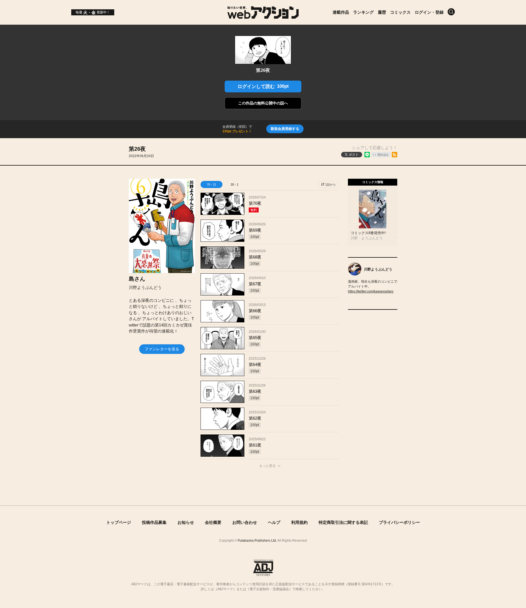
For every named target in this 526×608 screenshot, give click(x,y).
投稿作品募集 (154, 522)
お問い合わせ (244, 522)
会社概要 (213, 522)
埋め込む (383, 154)
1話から (330, 184)
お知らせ (186, 522)
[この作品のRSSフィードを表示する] (394, 154)
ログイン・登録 (429, 12)
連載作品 (341, 12)
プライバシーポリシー (399, 522)
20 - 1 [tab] (234, 184)
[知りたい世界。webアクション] (263, 15)
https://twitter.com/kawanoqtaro (370, 291)
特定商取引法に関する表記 (343, 522)
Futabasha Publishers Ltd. (257, 540)
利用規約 (299, 522)
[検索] (451, 11)
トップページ (118, 522)
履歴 (382, 12)
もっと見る (267, 466)
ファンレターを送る (162, 349)
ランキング (363, 12)
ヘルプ (274, 522)
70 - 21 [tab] (211, 184)
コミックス (400, 12)
